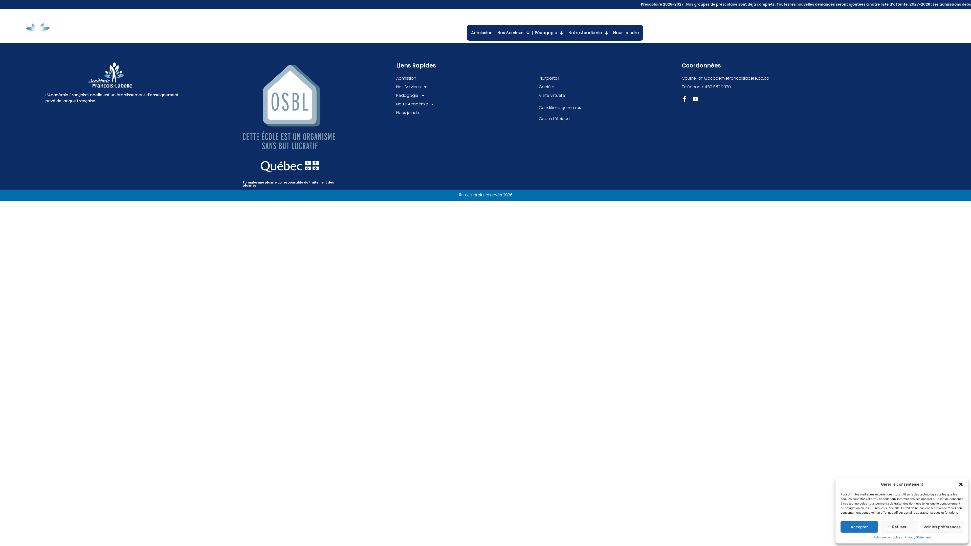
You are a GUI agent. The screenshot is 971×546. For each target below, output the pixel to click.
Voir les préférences (942, 527)
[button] (960, 484)
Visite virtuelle (607, 17)
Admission (482, 33)
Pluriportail (547, 17)
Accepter (859, 527)
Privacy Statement (917, 537)
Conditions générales (560, 107)
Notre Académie (585, 33)
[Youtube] (695, 99)
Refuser (899, 527)
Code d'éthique (554, 119)
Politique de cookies (887, 537)
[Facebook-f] (685, 99)
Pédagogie (546, 33)
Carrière (576, 17)
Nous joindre (626, 33)
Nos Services (510, 33)
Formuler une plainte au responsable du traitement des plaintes (288, 184)
